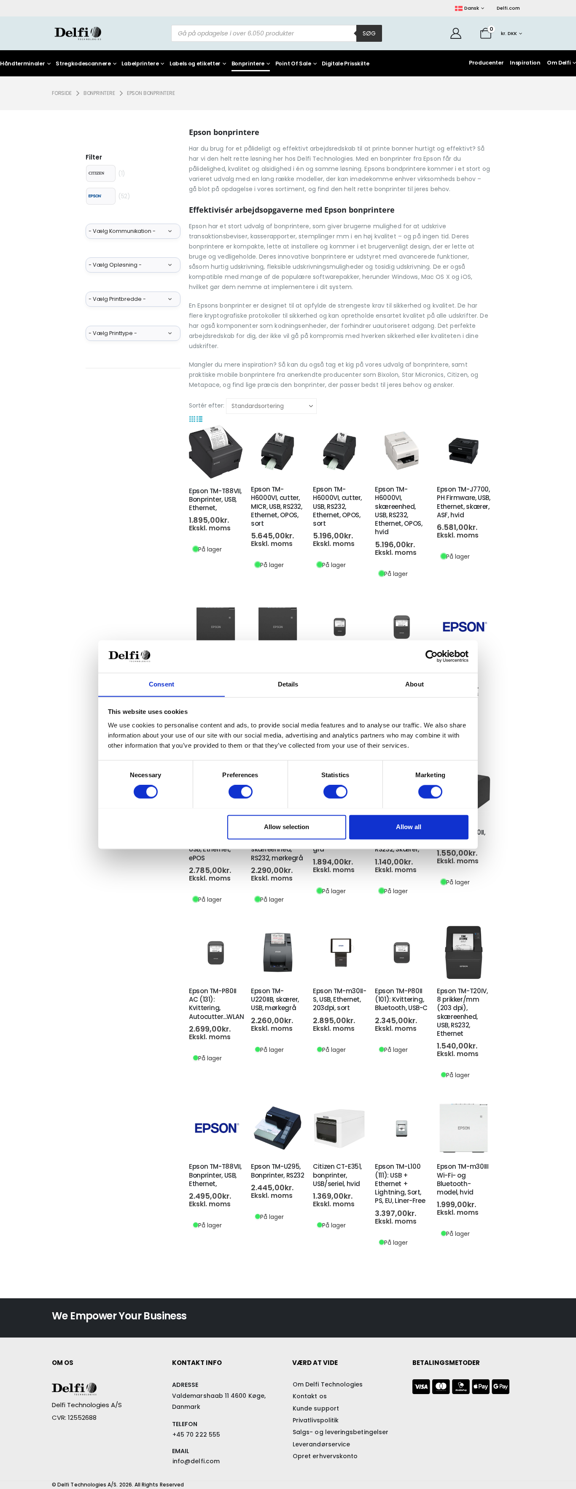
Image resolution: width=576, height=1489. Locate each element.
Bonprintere (247, 64)
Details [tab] (288, 684)
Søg (369, 33)
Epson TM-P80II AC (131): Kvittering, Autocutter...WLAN (216, 1003)
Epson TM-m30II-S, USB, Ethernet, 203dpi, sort (339, 999)
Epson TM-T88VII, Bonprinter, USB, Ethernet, (215, 499)
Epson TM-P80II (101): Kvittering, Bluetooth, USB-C (401, 999)
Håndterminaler (22, 64)
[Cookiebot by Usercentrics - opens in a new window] (431, 656)
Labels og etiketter (195, 64)
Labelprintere (140, 64)
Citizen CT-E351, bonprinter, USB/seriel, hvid (337, 1175)
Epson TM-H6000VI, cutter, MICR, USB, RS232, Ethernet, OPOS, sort (276, 506)
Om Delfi (559, 62)
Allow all (408, 826)
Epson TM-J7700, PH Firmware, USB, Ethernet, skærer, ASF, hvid (463, 502)
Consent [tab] (161, 684)
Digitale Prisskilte (345, 64)
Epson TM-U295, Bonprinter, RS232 (277, 1170)
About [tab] (414, 684)
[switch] (241, 791)
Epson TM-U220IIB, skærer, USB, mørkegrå (275, 999)
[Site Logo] (78, 33)
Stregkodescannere (83, 64)
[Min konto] (456, 33)
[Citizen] (101, 173)
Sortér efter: (206, 405)
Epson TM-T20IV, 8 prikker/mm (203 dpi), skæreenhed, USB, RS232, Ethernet (462, 1012)
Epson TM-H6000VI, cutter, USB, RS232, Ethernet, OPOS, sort (337, 506)
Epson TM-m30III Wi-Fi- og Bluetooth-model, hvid (462, 1179)
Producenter (486, 62)
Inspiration (525, 62)
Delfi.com (508, 8)
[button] (192, 419)
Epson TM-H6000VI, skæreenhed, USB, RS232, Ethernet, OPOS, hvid (398, 510)
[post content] (215, 451)
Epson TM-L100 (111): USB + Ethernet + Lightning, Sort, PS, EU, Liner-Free (400, 1183)
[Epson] (101, 196)
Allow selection (286, 826)
